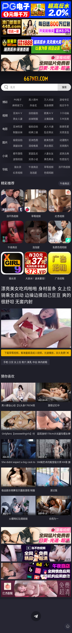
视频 (5, 115)
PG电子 (18, 99)
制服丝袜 (17, 132)
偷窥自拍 (17, 140)
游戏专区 (64, 99)
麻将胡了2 (17, 105)
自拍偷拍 (33, 113)
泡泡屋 (33, 172)
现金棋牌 (48, 105)
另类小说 (33, 159)
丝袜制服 (33, 118)
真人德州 (33, 99)
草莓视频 (48, 167)
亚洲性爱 (17, 126)
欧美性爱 (64, 126)
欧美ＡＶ (48, 113)
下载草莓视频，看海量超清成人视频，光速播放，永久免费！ (36, 352)
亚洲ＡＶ (17, 113)
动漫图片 (64, 140)
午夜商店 (33, 167)
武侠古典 (64, 153)
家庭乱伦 (33, 153)
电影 (5, 129)
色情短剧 (48, 172)
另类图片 (64, 145)
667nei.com (36, 78)
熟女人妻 (17, 118)
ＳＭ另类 (64, 118)
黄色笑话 (48, 159)
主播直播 (48, 118)
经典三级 (33, 132)
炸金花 (33, 105)
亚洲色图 (33, 140)
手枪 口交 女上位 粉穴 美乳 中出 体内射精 (25, 362)
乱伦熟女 (48, 132)
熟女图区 (48, 145)
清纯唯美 (33, 145)
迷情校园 (17, 159)
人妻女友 (48, 153)
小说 (5, 156)
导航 (5, 169)
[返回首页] (67, 626)
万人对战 (48, 99)
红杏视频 (17, 172)
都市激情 (17, 153)
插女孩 (17, 167)
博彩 (5, 102)
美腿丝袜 (17, 145)
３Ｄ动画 (64, 113)
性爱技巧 (64, 159)
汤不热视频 (64, 167)
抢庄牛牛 (64, 105)
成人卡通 (48, 126)
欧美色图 (48, 140)
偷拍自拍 (33, 126)
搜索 (64, 87)
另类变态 (64, 132)
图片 (5, 142)
